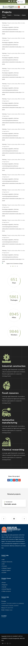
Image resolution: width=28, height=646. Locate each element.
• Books (3, 582)
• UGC (3, 564)
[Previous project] (3, 518)
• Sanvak (3, 587)
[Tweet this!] (11, 480)
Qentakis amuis (10, 504)
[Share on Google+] (19, 480)
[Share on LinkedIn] (16, 480)
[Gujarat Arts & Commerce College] (11, 7)
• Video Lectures (6, 591)
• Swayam (4, 566)
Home (3, 15)
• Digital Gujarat (6, 570)
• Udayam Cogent (6, 568)
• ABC (3, 559)
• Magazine (4, 585)
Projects (9, 15)
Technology (17, 15)
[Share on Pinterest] (14, 480)
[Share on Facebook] (8, 480)
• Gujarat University (6, 561)
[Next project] (24, 518)
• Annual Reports (6, 589)
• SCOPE (3, 572)
